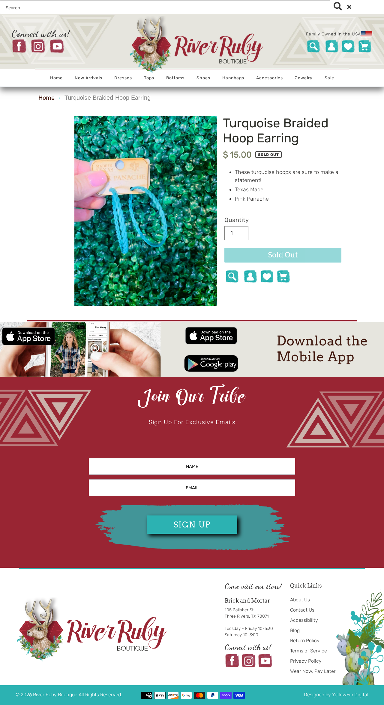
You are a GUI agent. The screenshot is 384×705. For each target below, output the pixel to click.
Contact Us (302, 610)
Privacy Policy (306, 661)
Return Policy (305, 640)
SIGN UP (192, 524)
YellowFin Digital (350, 694)
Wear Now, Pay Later (313, 671)
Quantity (236, 219)
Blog (295, 630)
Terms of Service (308, 651)
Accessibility (304, 620)
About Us (300, 600)
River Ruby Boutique (56, 694)
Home (46, 97)
